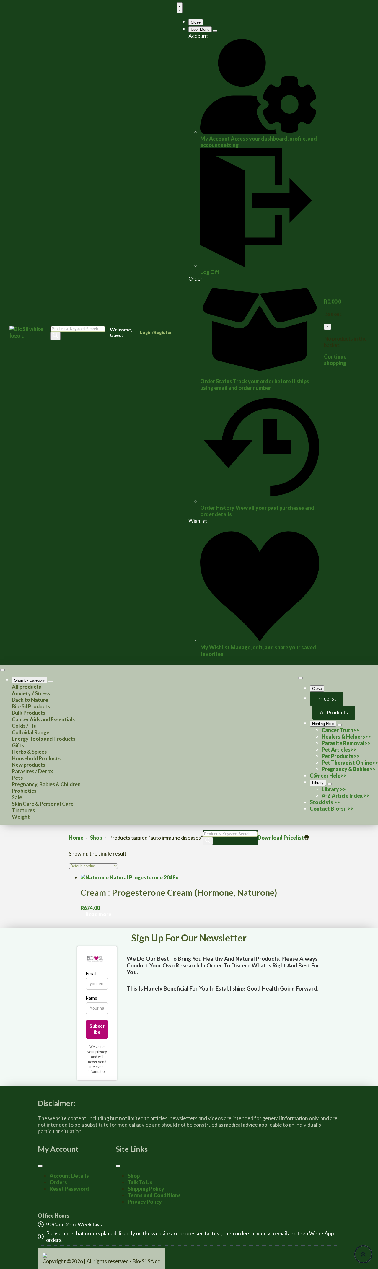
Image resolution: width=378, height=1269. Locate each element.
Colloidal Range (30, 732)
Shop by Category (29, 680)
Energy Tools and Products (43, 738)
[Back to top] (363, 1254)
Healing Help (323, 723)
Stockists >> (325, 802)
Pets (17, 777)
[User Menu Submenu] (215, 31)
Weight (21, 816)
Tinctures (23, 810)
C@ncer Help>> (328, 775)
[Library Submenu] (329, 784)
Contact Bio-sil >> (331, 808)
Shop (96, 837)
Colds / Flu (24, 725)
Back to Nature (30, 699)
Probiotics (24, 790)
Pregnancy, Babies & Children (46, 784)
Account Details (69, 1175)
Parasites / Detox (32, 771)
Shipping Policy (146, 1188)
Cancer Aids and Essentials (43, 719)
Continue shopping (335, 359)
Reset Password (69, 1188)
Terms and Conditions (154, 1195)
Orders (58, 1182)
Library (318, 783)
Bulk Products (28, 712)
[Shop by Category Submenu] (50, 681)
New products (28, 764)
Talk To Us (140, 1182)
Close (196, 22)
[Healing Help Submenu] (339, 725)
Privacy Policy (145, 1201)
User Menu (200, 29)
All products (26, 686)
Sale (17, 797)
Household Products (36, 758)
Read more (98, 914)
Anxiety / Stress (31, 693)
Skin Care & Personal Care (43, 803)
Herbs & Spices (29, 751)
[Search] (55, 336)
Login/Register (156, 332)
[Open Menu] (180, 7)
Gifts (18, 745)
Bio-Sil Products (31, 706)
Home (76, 837)
